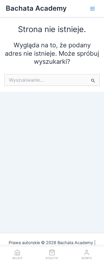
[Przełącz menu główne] (92, 8)
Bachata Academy (36, 8)
